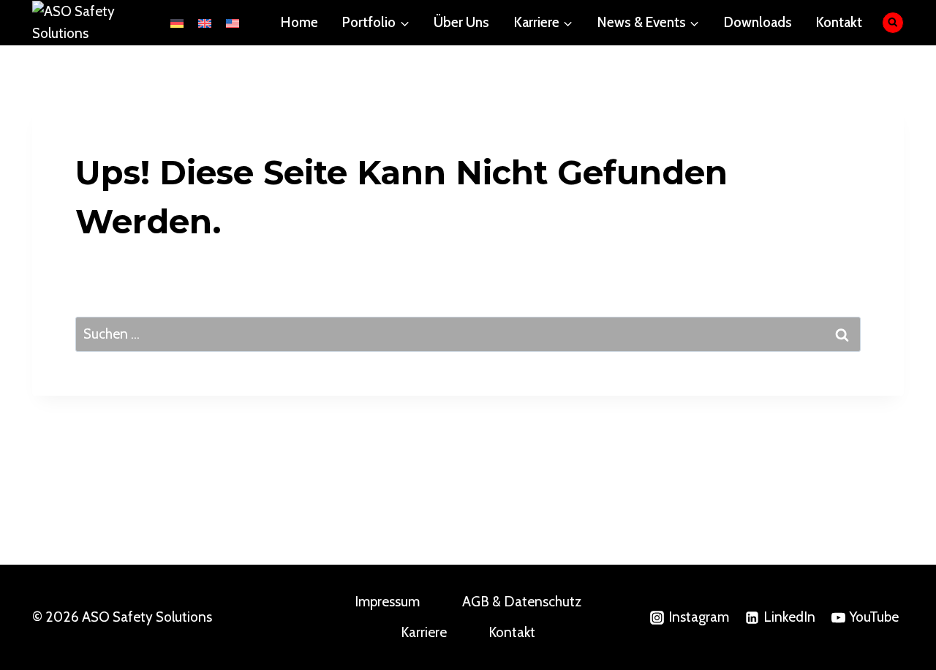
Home (299, 22)
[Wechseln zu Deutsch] (177, 23)
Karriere (424, 632)
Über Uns (461, 22)
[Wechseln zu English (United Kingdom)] (205, 23)
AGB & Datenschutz (521, 601)
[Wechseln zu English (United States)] (232, 23)
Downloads (758, 22)
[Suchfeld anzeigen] (893, 23)
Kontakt (839, 22)
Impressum (387, 601)
